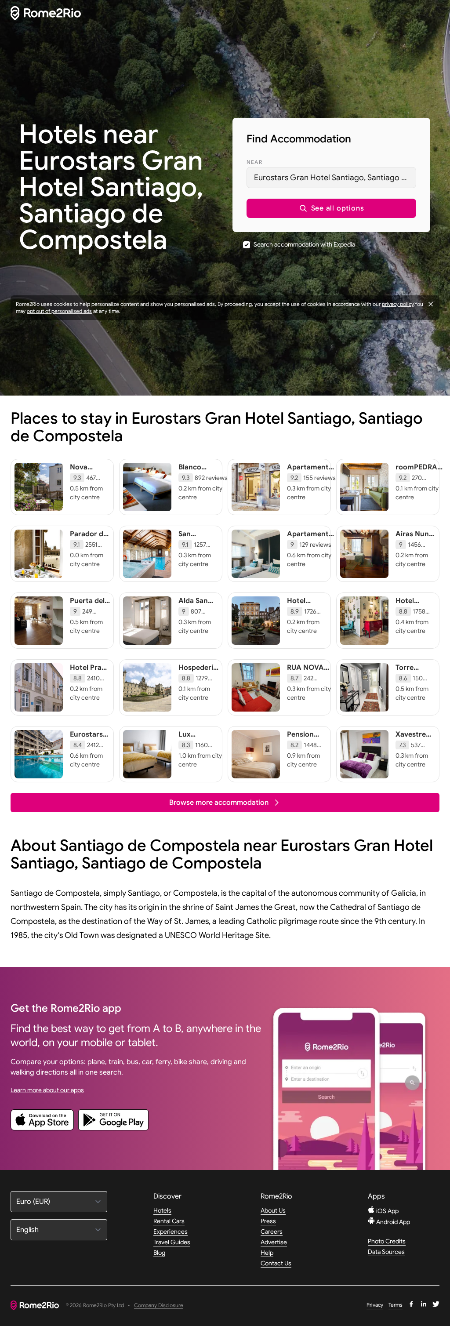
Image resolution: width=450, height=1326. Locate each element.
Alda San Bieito (193, 605)
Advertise (274, 1242)
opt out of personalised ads (59, 311)
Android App (392, 1222)
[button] (331, 208)
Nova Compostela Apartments (90, 476)
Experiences (170, 1231)
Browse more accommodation (219, 802)
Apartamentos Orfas (312, 471)
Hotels (162, 1210)
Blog (159, 1253)
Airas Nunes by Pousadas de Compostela (416, 552)
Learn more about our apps (47, 1090)
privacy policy (398, 304)
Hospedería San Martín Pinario (197, 676)
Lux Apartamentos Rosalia (203, 743)
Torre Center (407, 672)
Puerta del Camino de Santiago (88, 609)
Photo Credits (387, 1241)
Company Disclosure (158, 1305)
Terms (395, 1304)
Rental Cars (169, 1221)
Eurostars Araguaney (88, 739)
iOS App (387, 1211)
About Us (273, 1210)
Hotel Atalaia (407, 605)
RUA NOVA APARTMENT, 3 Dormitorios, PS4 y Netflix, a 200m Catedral (309, 694)
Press (268, 1221)
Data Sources (386, 1252)
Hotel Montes (299, 605)
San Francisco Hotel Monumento (199, 547)
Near (254, 162)
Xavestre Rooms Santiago (411, 743)
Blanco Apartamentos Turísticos (203, 476)
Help (267, 1253)
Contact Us (276, 1263)
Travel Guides (171, 1242)
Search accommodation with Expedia (304, 244)
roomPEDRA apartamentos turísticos (420, 476)
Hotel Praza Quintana (89, 672)
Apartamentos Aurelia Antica (312, 538)
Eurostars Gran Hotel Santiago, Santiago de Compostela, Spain (335, 177)
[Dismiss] (430, 304)
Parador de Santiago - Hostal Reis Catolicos (88, 547)
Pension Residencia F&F (305, 743)
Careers (272, 1231)
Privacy (375, 1304)
